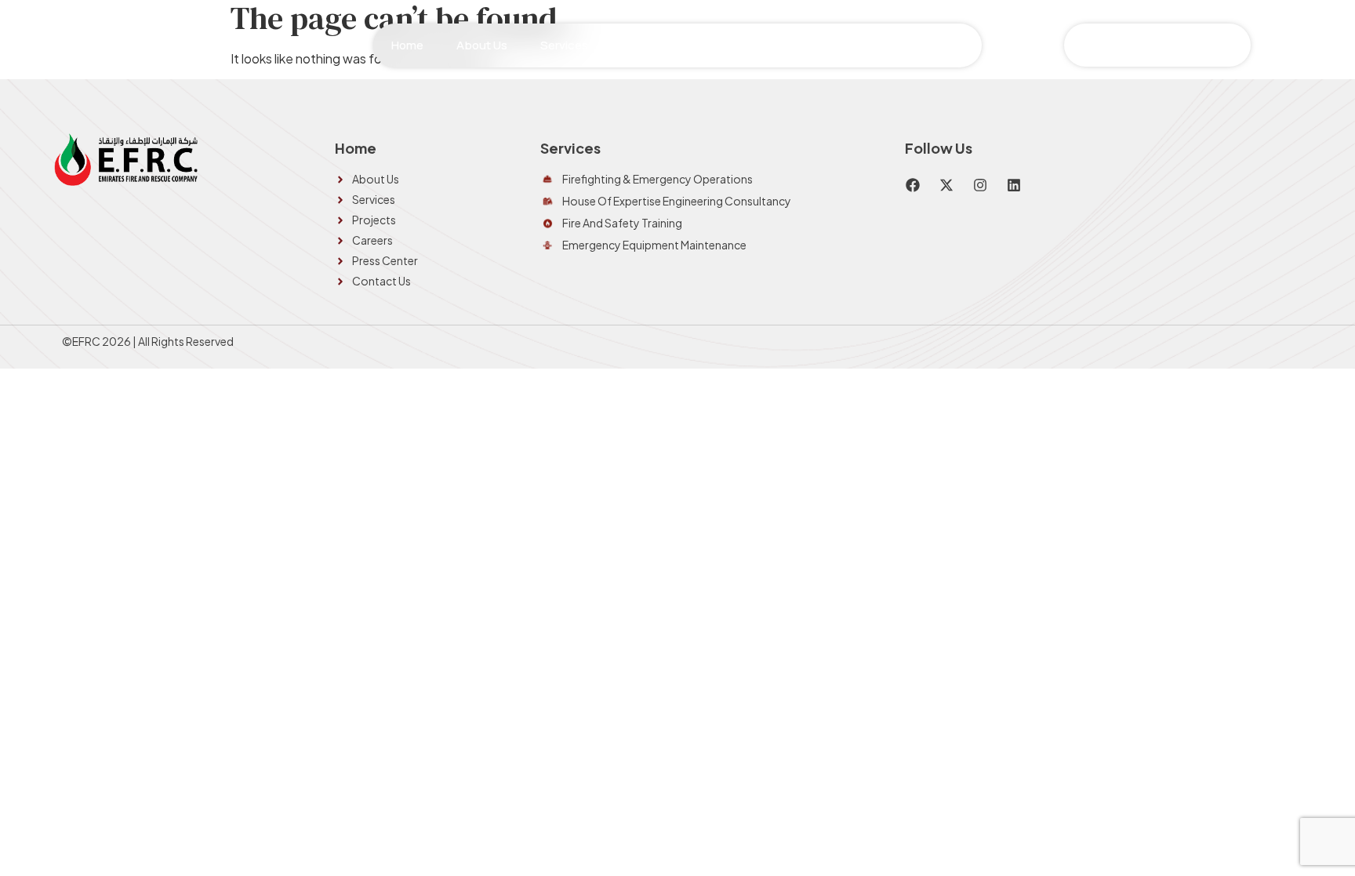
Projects (664, 45)
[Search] (1236, 45)
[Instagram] (980, 185)
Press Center (832, 45)
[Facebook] (913, 185)
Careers (742, 45)
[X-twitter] (946, 185)
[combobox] (1140, 45)
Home (407, 45)
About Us (481, 45)
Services (564, 45)
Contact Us (932, 45)
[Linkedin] (1014, 185)
